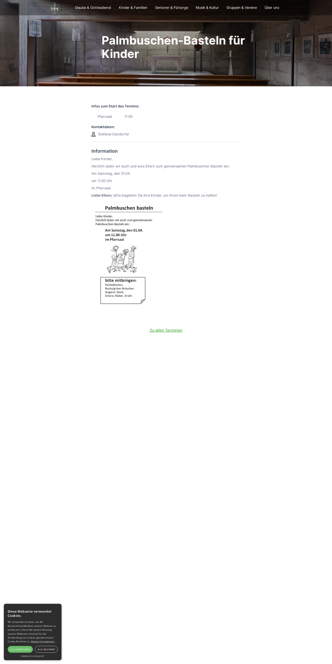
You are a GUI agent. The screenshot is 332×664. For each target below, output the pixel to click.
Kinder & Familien (133, 8)
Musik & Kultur (207, 8)
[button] (93, 7)
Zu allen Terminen (166, 330)
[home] (55, 7)
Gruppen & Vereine (242, 8)
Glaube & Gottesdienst (93, 8)
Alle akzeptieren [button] (20, 649)
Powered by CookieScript (32, 656)
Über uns (272, 8)
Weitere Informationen (43, 641)
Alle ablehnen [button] (46, 649)
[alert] (32, 632)
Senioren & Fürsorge (171, 8)
